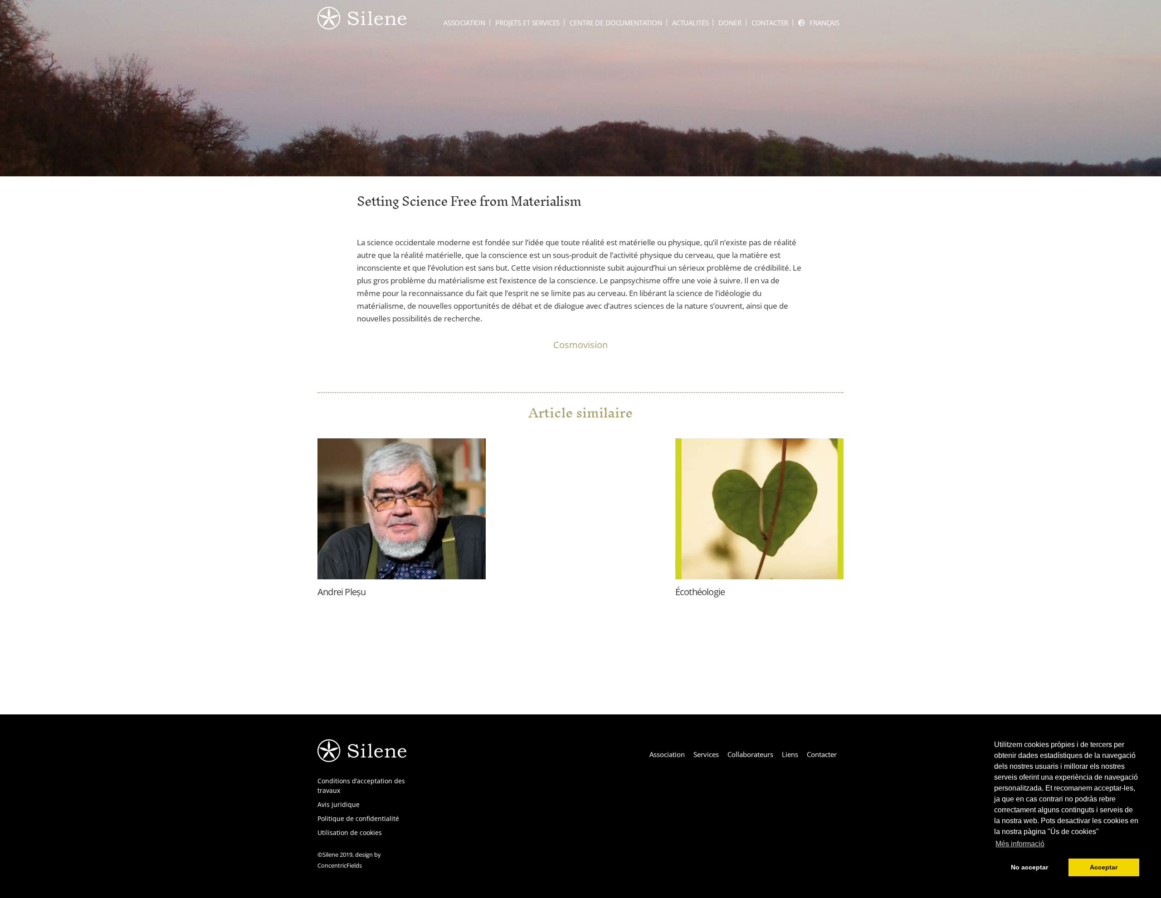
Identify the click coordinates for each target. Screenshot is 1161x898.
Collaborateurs (750, 754)
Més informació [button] (1019, 844)
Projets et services (527, 22)
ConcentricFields (339, 865)
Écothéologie (700, 592)
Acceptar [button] (1103, 867)
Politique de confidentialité (358, 818)
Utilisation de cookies (349, 832)
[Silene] (361, 25)
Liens (790, 754)
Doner (729, 22)
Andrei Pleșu (341, 592)
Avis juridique (338, 804)
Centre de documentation (616, 22)
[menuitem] (819, 23)
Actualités (690, 22)
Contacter (770, 22)
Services (706, 754)
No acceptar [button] (1029, 867)
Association (464, 22)
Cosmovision (580, 345)
